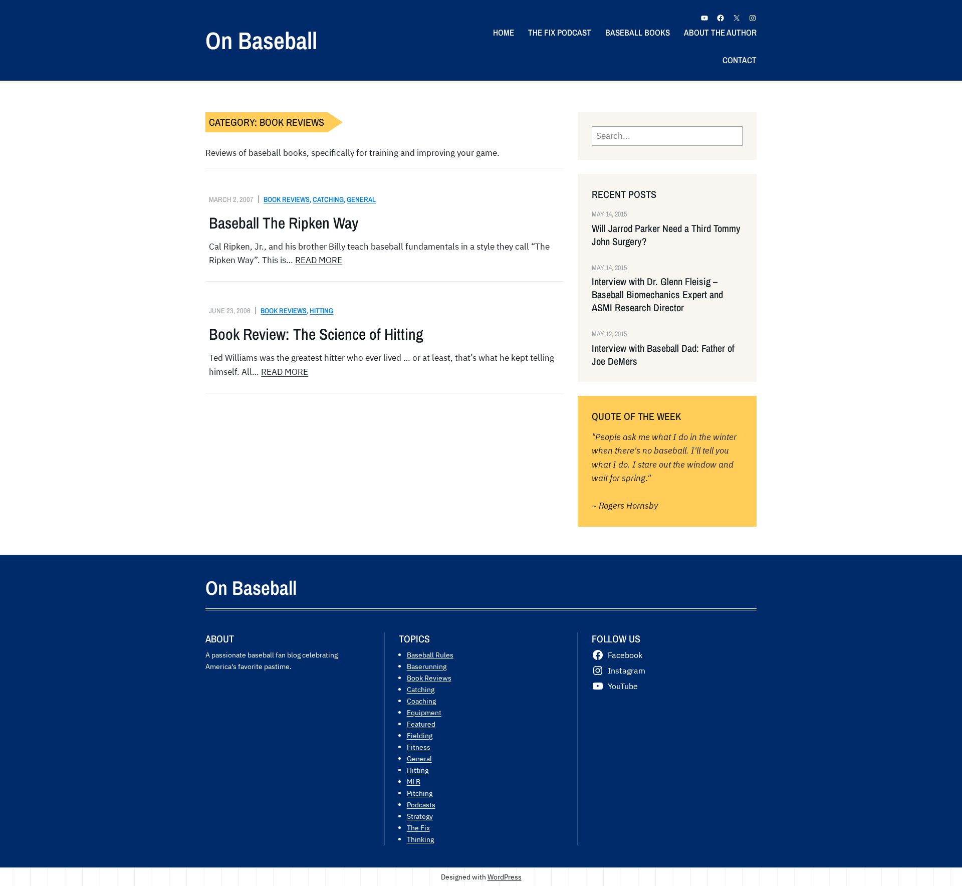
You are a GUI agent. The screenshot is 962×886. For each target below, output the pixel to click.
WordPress (505, 876)
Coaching (421, 701)
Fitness (418, 747)
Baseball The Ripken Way (283, 223)
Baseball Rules (430, 654)
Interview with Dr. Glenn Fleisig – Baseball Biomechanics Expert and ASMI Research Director (657, 294)
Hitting (321, 310)
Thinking (420, 839)
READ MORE (318, 260)
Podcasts (421, 804)
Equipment (424, 712)
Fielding (419, 735)
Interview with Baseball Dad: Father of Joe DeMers (663, 355)
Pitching (419, 793)
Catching (328, 199)
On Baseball (261, 40)
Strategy (420, 816)
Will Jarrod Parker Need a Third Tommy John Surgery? (666, 235)
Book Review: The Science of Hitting (316, 334)
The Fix (418, 827)
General (361, 199)
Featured (421, 724)
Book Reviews (287, 199)
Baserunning (426, 666)
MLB (413, 781)
